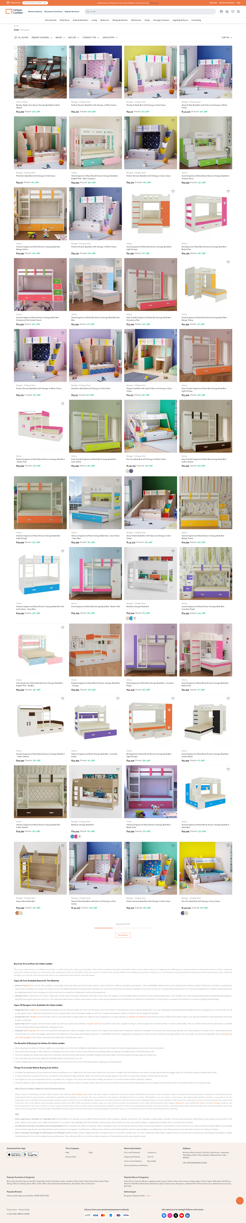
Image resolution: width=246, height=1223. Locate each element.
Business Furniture (53, 11)
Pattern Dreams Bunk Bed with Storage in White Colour (93, 105)
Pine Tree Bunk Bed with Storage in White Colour (146, 459)
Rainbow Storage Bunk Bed (138, 607)
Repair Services (72, 11)
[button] (45, 3)
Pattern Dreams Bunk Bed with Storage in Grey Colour (149, 176)
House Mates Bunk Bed (25, 901)
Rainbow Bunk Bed (24, 1054)
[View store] (221, 11)
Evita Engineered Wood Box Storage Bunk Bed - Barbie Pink (95, 607)
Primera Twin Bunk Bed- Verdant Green (198, 1054)
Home (16, 26)
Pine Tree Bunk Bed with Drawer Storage (32, 1131)
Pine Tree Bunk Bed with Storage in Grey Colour (201, 901)
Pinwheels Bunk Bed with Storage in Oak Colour (146, 105)
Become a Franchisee (227, 3)
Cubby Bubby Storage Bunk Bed (195, 1131)
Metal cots (29, 1215)
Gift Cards (213, 3)
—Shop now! (153, 3)
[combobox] (34, 3)
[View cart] (238, 11)
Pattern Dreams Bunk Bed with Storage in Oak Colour (148, 901)
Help (238, 3)
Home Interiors (35, 11)
